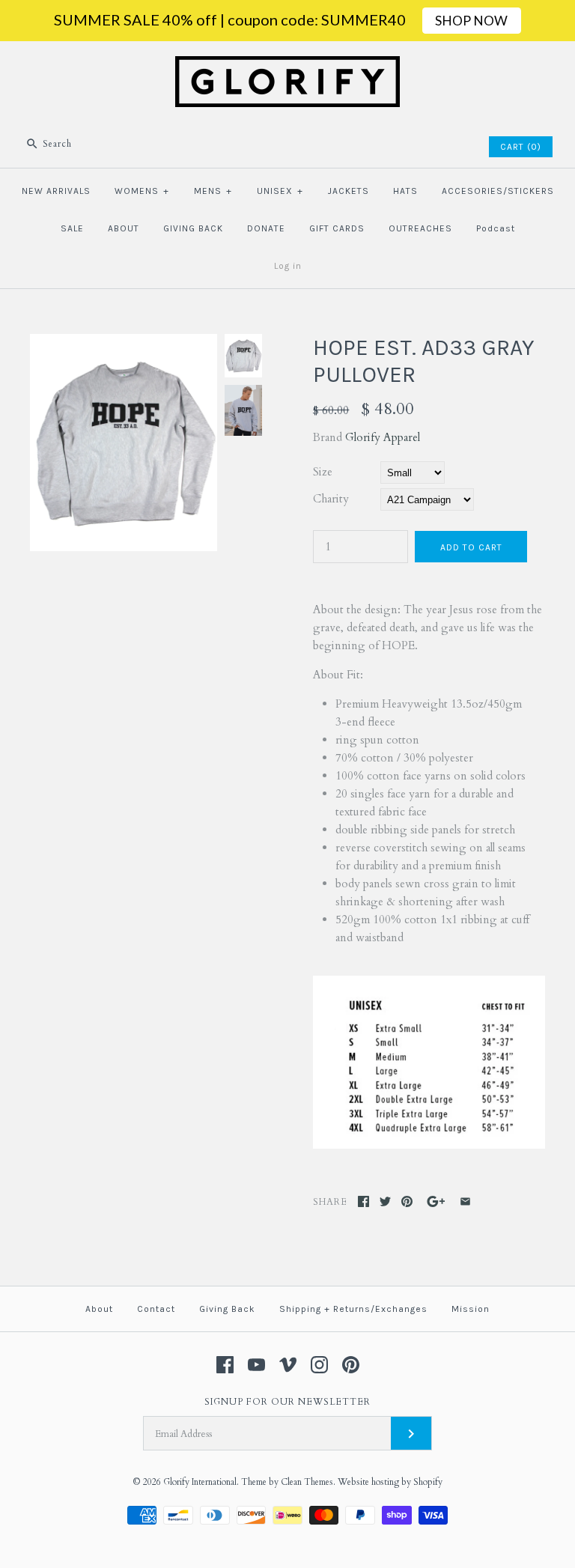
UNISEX (280, 191)
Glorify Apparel (382, 437)
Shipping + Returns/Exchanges (353, 1309)
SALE (72, 228)
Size (322, 471)
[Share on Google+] (436, 1201)
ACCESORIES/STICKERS (498, 191)
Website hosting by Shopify (390, 1482)
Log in (288, 266)
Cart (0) (520, 147)
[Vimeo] (287, 1364)
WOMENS (142, 191)
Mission (470, 1309)
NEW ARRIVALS (56, 191)
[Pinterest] (350, 1364)
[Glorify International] (287, 65)
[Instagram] (319, 1364)
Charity (331, 498)
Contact (156, 1309)
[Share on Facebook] (363, 1201)
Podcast (495, 228)
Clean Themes (307, 1482)
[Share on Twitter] (385, 1201)
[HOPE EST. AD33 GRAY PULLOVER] (123, 342)
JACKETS (348, 191)
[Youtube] (256, 1364)
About (99, 1309)
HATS (405, 191)
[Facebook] (225, 1364)
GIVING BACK (193, 228)
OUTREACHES (420, 228)
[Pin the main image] (407, 1201)
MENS (213, 191)
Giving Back (227, 1309)
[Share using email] (465, 1201)
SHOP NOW (471, 20)
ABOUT (123, 228)
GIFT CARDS (337, 228)
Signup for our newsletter (287, 1402)
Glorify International (200, 1482)
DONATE (266, 228)
